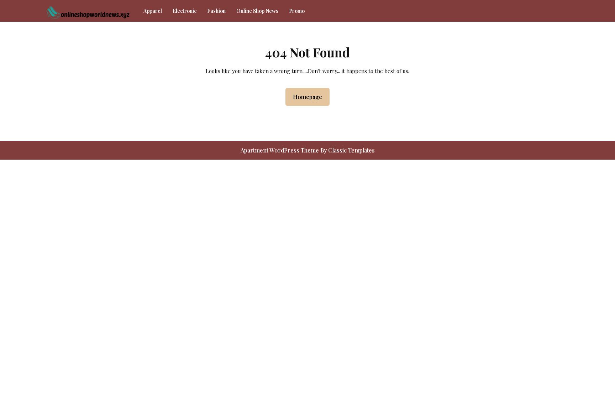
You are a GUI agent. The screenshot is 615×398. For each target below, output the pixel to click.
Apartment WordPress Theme (280, 150)
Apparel (152, 10)
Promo (297, 10)
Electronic (184, 10)
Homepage (310, 96)
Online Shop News (257, 10)
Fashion (216, 10)
